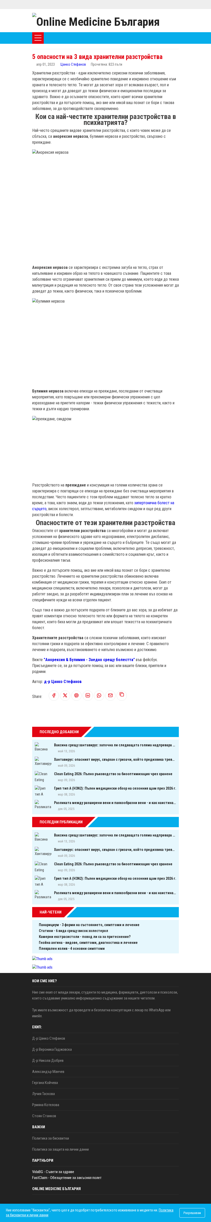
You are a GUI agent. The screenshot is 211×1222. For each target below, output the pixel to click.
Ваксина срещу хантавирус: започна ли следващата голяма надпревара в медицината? (115, 745)
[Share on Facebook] (53, 696)
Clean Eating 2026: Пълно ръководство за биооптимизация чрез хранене (113, 774)
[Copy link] (121, 695)
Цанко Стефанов (73, 64)
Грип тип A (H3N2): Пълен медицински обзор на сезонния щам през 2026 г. (115, 788)
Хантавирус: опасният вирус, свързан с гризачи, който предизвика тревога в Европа (115, 759)
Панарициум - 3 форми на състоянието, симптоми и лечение (89, 925)
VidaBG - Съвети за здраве (53, 1171)
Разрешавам (192, 1213)
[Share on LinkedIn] (87, 696)
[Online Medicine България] (96, 20)
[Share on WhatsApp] (99, 696)
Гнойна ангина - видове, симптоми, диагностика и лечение (88, 943)
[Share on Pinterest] (76, 696)
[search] (160, 38)
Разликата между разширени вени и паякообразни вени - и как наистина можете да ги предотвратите (115, 803)
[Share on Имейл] (110, 696)
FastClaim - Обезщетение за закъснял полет (67, 1177)
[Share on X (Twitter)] (65, 696)
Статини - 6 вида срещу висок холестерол (73, 931)
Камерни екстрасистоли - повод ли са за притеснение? (84, 937)
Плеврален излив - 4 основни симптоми (72, 948)
